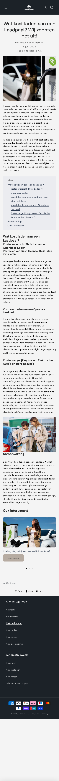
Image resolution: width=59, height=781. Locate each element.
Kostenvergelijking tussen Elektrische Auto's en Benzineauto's (30, 215)
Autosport (10, 663)
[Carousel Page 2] (29, 568)
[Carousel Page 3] (32, 568)
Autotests (10, 609)
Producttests (12, 616)
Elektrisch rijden (14, 623)
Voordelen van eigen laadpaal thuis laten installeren (29, 199)
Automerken (12, 630)
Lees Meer (13, 558)
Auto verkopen (13, 669)
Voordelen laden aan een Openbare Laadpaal (30, 207)
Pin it (41, 591)
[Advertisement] (29, 751)
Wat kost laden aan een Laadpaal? (26, 184)
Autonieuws (11, 637)
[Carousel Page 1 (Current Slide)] (26, 568)
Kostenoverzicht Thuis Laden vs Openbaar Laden (27, 191)
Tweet (20, 591)
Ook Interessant (16, 225)
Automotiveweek (25, 714)
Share (30, 591)
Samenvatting (15, 221)
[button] (6, 7)
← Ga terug (9, 583)
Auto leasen (11, 676)
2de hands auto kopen (17, 683)
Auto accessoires (14, 643)
